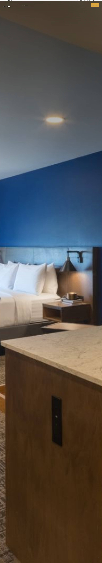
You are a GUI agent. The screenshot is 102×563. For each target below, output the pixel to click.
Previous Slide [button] (3, 557)
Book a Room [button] (95, 5)
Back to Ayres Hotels (9, 0)
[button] (84, 5)
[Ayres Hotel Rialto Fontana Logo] (8, 6)
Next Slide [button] (98, 557)
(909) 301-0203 (92, 0)
